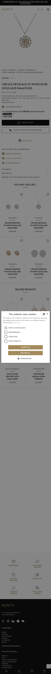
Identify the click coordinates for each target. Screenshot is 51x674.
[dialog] (25, 337)
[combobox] (44, 314)
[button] (25, 358)
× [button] (47, 314)
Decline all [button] (25, 353)
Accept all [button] (25, 347)
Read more (17, 323)
